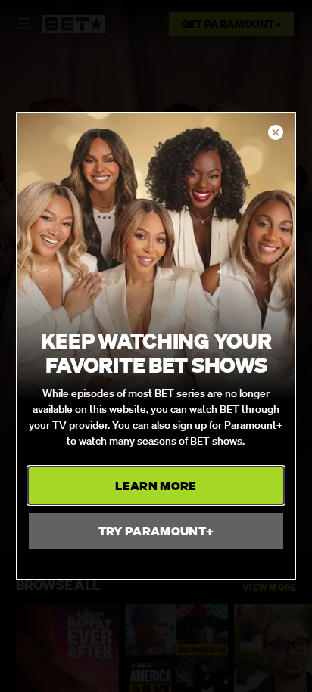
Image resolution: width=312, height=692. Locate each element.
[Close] (275, 133)
